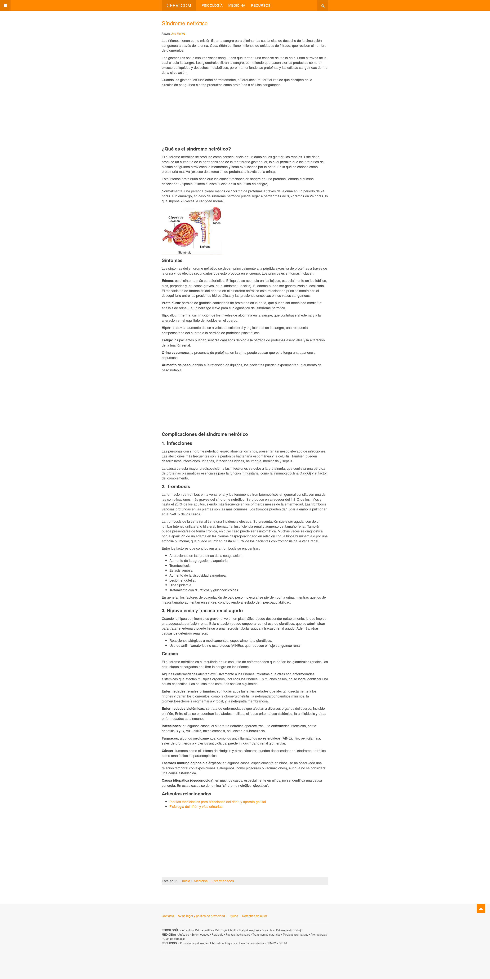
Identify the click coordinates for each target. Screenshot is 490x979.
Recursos (260, 5)
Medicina (236, 5)
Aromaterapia (319, 934)
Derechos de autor (254, 916)
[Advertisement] (245, 116)
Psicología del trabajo (289, 930)
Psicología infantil (225, 930)
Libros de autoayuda (222, 943)
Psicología (212, 5)
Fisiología (217, 934)
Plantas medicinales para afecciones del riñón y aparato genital (217, 801)
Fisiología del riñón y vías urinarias (195, 806)
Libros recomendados (251, 943)
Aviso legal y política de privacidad (201, 916)
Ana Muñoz (178, 33)
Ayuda (233, 916)
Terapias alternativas (295, 934)
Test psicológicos (248, 930)
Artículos (187, 930)
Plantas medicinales (238, 934)
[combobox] (323, 5)
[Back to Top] (481, 908)
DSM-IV (271, 943)
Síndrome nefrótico (185, 23)
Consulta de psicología (194, 943)
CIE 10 (283, 943)
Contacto (168, 916)
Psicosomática (203, 930)
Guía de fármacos (174, 939)
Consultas (268, 930)
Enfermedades (200, 934)
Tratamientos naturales (266, 934)
